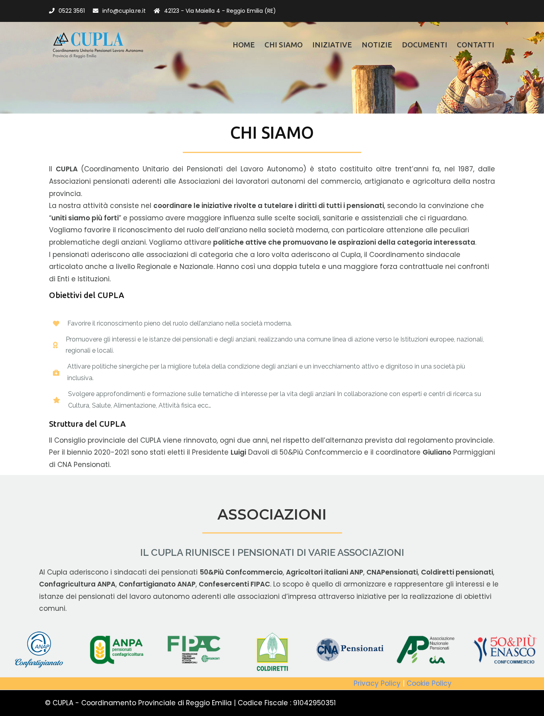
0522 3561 (72, 11)
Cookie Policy (429, 683)
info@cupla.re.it (124, 11)
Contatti (475, 45)
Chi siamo (283, 45)
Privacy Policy (377, 683)
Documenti (424, 45)
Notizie (377, 45)
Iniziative (332, 45)
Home (244, 45)
